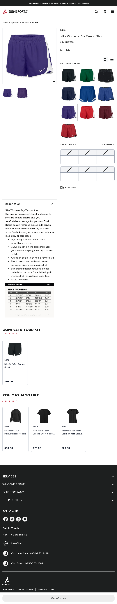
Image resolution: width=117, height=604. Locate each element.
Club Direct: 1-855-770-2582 (27, 563)
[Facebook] (5, 519)
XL (87, 169)
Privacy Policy (8, 589)
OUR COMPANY (13, 492)
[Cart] (105, 12)
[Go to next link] (113, 3)
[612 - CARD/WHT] (106, 112)
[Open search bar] (96, 12)
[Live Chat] (5, 543)
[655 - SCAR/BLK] (69, 130)
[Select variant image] (7, 93)
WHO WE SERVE (13, 484)
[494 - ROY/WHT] (87, 94)
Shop (5, 22)
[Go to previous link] (4, 3)
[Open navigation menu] (112, 12)
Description (12, 204)
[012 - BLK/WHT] (69, 75)
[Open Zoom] (54, 81)
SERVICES (9, 476)
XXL (105, 169)
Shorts (25, 22)
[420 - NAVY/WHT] (69, 94)
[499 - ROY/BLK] (106, 94)
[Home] (15, 11)
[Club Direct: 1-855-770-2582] (5, 563)
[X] (12, 519)
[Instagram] (18, 519)
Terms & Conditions (26, 589)
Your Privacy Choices (45, 589)
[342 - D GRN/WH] (87, 75)
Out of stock (58, 598)
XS (69, 152)
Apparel (15, 22)
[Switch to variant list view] (112, 59)
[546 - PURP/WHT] (69, 112)
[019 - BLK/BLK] (106, 75)
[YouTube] (25, 519)
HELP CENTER (12, 500)
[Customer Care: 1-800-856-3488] (5, 553)
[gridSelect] (105, 59)
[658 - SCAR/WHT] (87, 112)
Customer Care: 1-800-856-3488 (30, 553)
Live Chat (16, 543)
